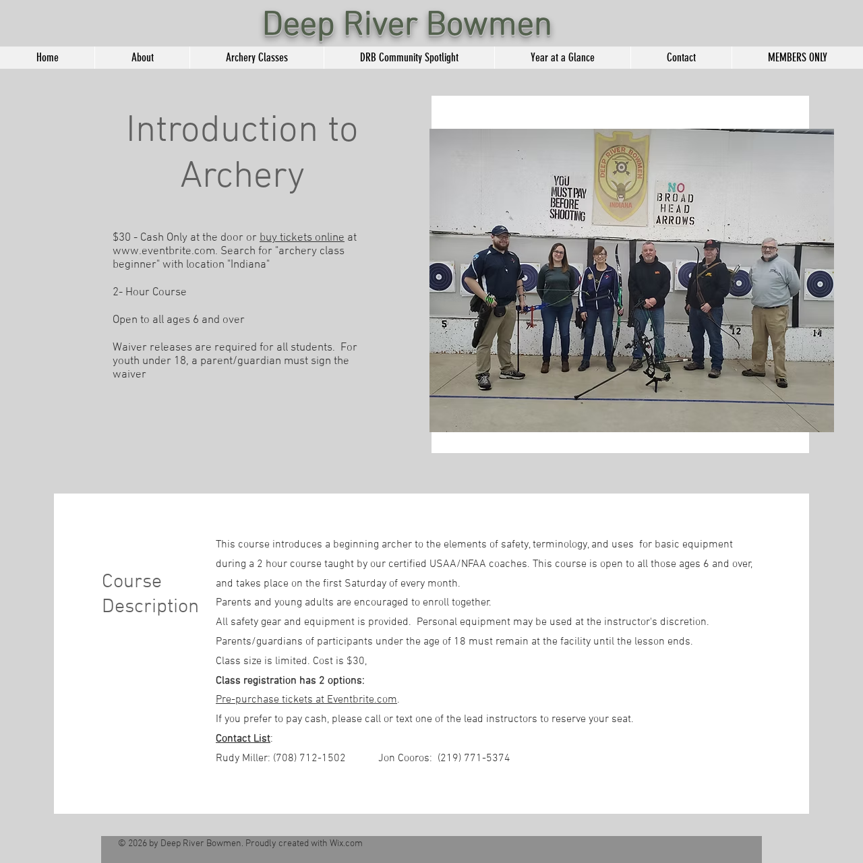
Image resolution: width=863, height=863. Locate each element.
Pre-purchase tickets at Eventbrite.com (306, 700)
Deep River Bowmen (407, 26)
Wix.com (346, 844)
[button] (256, 58)
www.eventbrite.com (164, 251)
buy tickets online (302, 238)
